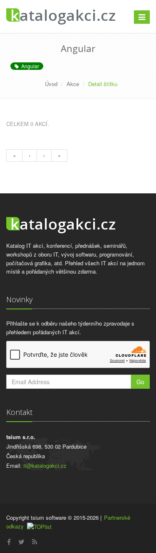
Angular (29, 65)
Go (140, 382)
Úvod (51, 84)
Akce (73, 84)
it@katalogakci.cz (45, 465)
